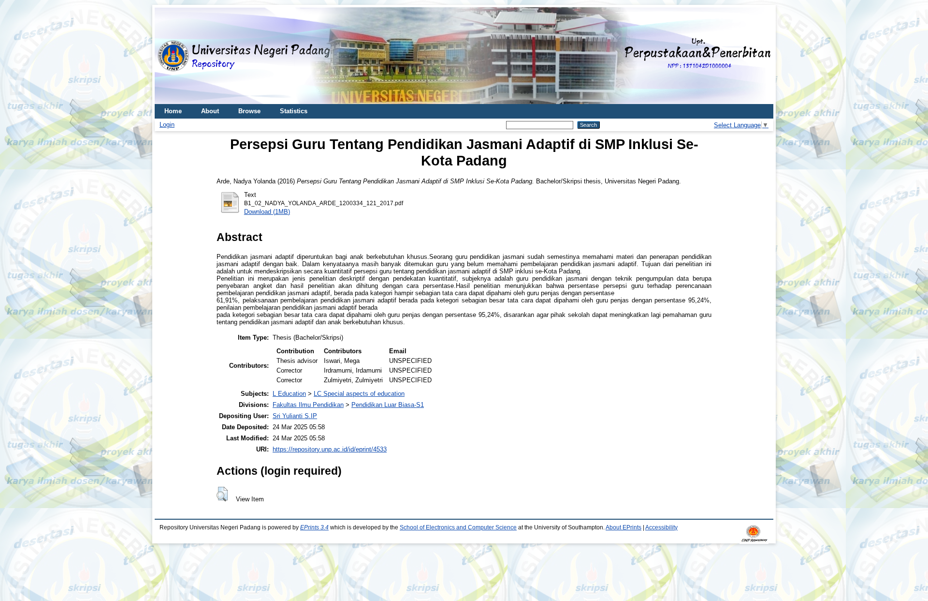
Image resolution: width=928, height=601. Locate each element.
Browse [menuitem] (249, 111)
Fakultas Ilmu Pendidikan (308, 404)
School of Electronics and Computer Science (458, 527)
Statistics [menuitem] (293, 111)
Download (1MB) (267, 211)
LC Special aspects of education (359, 393)
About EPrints (623, 527)
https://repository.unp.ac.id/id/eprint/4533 (330, 449)
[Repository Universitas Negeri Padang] (169, 55)
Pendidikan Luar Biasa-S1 (387, 404)
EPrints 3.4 (314, 527)
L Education (289, 393)
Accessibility (661, 527)
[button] (222, 494)
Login (167, 124)
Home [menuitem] (173, 111)
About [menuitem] (210, 111)
